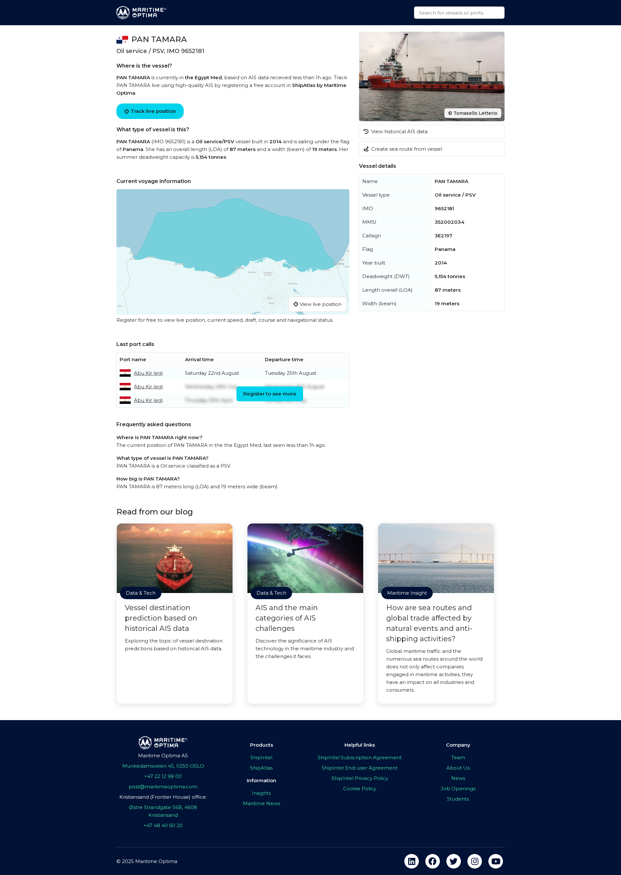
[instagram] (474, 861)
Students (458, 799)
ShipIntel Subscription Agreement (360, 757)
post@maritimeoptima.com (163, 786)
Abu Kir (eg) (148, 373)
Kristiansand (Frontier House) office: (163, 797)
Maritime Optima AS (163, 755)
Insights (261, 793)
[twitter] (453, 861)
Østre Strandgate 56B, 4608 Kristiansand (163, 811)
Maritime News (261, 803)
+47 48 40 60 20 (163, 825)
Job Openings (458, 788)
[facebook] (432, 861)
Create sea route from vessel (406, 149)
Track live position (153, 111)
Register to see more (269, 394)
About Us (458, 768)
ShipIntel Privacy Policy (360, 778)
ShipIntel (261, 757)
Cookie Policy (359, 788)
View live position (321, 304)
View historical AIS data (399, 131)
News (458, 778)
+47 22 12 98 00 (163, 776)
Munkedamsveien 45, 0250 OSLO (163, 766)
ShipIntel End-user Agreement (360, 768)
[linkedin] (411, 861)
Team (458, 757)
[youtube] (495, 861)
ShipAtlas (261, 768)
